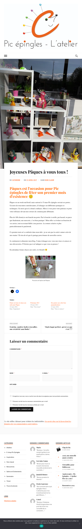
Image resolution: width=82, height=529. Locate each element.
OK (41, 526)
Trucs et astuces (11, 486)
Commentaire (16, 349)
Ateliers (9, 447)
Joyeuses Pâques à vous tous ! (39, 172)
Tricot (8, 481)
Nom (12, 373)
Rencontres (10, 467)
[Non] (79, 524)
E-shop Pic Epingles (13, 452)
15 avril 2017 (31, 180)
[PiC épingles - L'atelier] (41, 26)
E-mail (46, 373)
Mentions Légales (10, 501)
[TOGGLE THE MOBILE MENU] (5, 56)
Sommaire (9, 476)
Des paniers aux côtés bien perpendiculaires (58, 304)
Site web (13, 384)
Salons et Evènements (14, 471)
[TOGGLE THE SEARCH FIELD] (76, 56)
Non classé (49, 180)
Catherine (16, 180)
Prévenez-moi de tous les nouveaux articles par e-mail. (28, 405)
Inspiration (10, 457)
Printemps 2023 (34, 303)
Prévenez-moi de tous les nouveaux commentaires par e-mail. (30, 401)
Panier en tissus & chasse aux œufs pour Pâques (18, 304)
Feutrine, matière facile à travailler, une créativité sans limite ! (23, 328)
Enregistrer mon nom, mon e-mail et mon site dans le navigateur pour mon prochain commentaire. (40, 396)
